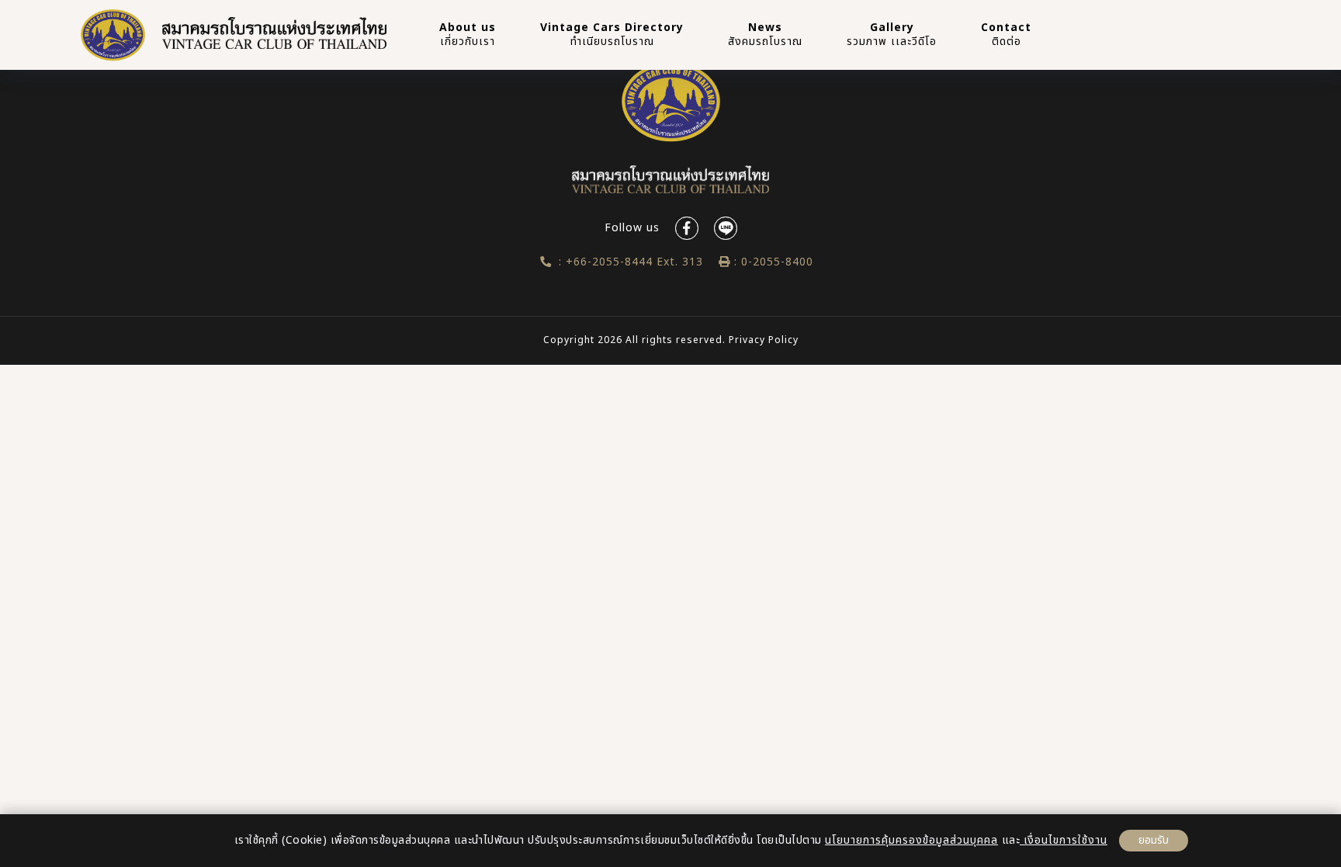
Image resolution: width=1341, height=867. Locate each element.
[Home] (113, 35)
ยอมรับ (1153, 840)
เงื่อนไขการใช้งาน (1063, 840)
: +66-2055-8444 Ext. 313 (627, 262)
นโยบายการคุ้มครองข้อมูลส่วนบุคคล (911, 840)
